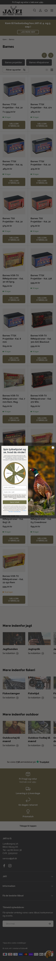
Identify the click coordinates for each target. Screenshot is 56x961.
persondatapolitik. (17, 511)
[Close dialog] (53, 447)
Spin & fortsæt (14, 502)
